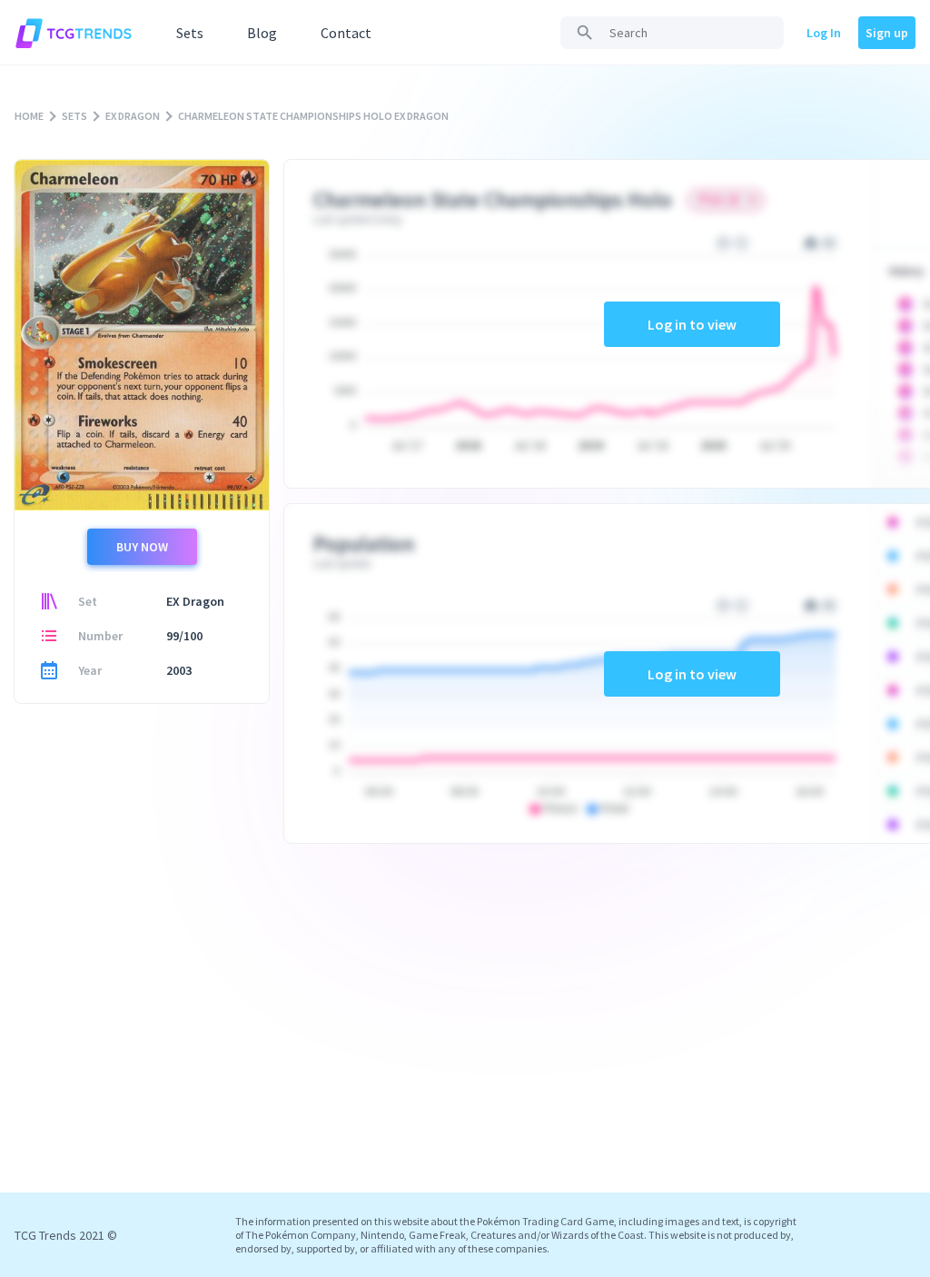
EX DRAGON (132, 116)
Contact (346, 33)
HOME (29, 116)
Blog (262, 33)
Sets (189, 33)
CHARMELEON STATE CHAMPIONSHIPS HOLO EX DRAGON (313, 116)
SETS (74, 116)
